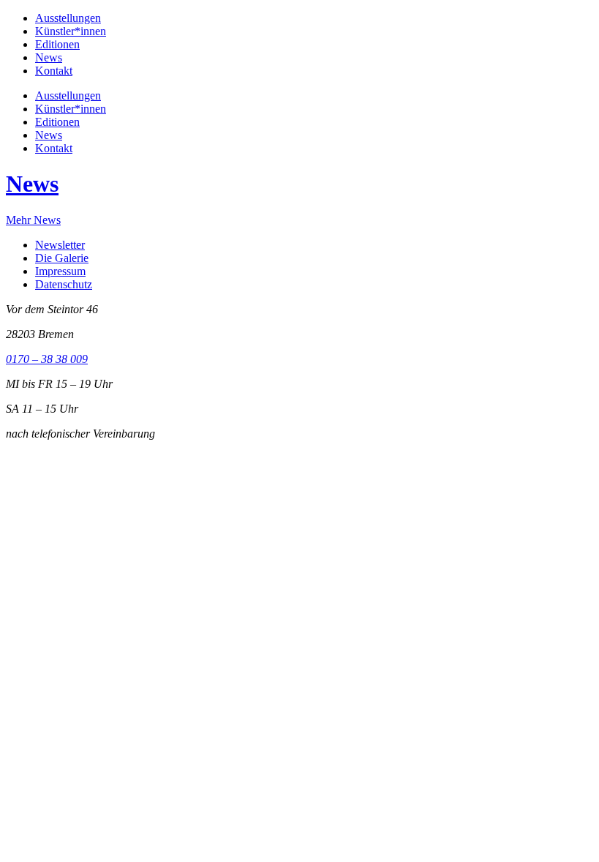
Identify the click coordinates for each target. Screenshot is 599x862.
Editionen (57, 44)
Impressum (60, 271)
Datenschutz (63, 284)
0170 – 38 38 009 (47, 359)
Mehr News (33, 220)
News (48, 57)
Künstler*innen (70, 31)
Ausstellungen (68, 18)
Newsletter (60, 245)
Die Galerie (61, 258)
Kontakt (53, 70)
